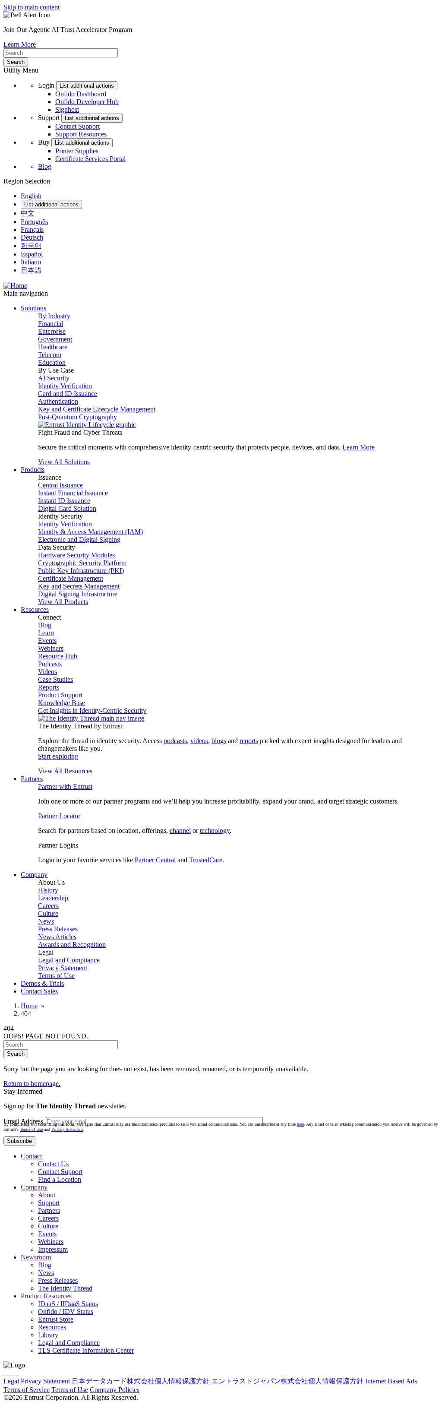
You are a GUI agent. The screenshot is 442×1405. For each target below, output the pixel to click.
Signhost (67, 109)
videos (199, 740)
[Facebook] (8, 1373)
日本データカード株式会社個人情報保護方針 (141, 1381)
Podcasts (50, 664)
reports (249, 740)
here (300, 1124)
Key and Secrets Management (79, 586)
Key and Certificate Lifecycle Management (96, 409)
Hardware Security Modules (76, 555)
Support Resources (81, 134)
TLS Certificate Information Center (86, 1350)
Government (55, 339)
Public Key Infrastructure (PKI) (81, 570)
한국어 (31, 245)
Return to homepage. (31, 1083)
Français (32, 229)
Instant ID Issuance (64, 500)
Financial (50, 323)
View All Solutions (64, 461)
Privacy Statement (62, 967)
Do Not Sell (212, 1389)
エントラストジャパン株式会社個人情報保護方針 (287, 1381)
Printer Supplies (76, 151)
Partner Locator (59, 816)
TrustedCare (205, 860)
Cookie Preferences (167, 1389)
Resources (52, 1327)
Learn (46, 632)
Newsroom (36, 1257)
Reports (48, 687)
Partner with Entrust (65, 786)
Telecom (49, 354)
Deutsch (32, 237)
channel (180, 830)
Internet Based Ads (391, 1381)
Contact (31, 1156)
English (31, 195)
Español (32, 254)
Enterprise (52, 331)
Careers (48, 905)
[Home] (15, 285)
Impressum (53, 1249)
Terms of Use (56, 975)
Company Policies (114, 1389)
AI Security (53, 378)
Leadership (53, 898)
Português (34, 221)
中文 (28, 213)
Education (52, 362)
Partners (49, 1210)
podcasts (175, 740)
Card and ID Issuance (67, 393)
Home (29, 1005)
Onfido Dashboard (80, 94)
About (46, 1195)
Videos (47, 671)
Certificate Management (70, 578)
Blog (44, 166)
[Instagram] (11, 1373)
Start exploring (58, 756)
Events (47, 640)
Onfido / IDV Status (65, 1311)
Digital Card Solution (67, 508)
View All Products (63, 601)
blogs (219, 740)
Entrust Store (55, 1319)
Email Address (23, 1121)
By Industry (54, 316)
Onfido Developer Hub (87, 101)
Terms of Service (26, 1389)
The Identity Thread (65, 1288)
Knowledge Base (61, 702)
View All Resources (65, 771)
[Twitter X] (4, 1373)
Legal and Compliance (69, 960)
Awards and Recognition (72, 944)
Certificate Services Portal (90, 158)
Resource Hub (57, 656)
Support (49, 1202)
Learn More (19, 44)
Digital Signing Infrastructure (77, 594)
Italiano (31, 262)
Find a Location (59, 1179)
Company (34, 1187)
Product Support (60, 695)
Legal (11, 1381)
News (46, 921)
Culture (48, 913)
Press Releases (58, 929)
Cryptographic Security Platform (82, 562)
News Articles (57, 936)
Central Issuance (60, 485)
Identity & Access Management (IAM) (90, 531)
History (48, 890)
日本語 (31, 270)
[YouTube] (18, 1373)
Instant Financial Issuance (73, 493)
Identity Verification (65, 385)
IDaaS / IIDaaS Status (68, 1303)
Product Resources (46, 1296)
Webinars (50, 648)
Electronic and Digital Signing (79, 539)
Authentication (58, 401)
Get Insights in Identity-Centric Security (92, 710)
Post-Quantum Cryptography (77, 417)
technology (215, 830)
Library (48, 1335)
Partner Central (155, 860)
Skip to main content (31, 7)
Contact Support (77, 126)
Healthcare (52, 347)
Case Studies (55, 679)
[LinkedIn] (15, 1373)
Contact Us (53, 1164)
